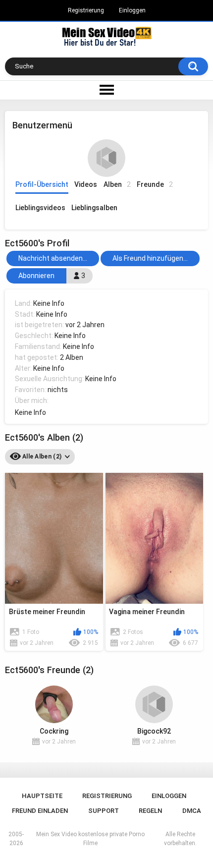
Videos (85, 184)
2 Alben (71, 357)
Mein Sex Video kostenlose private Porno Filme (90, 839)
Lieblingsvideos (40, 208)
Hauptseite (42, 796)
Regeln (150, 810)
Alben (117, 184)
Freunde (155, 184)
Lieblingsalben (94, 208)
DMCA (191, 810)
